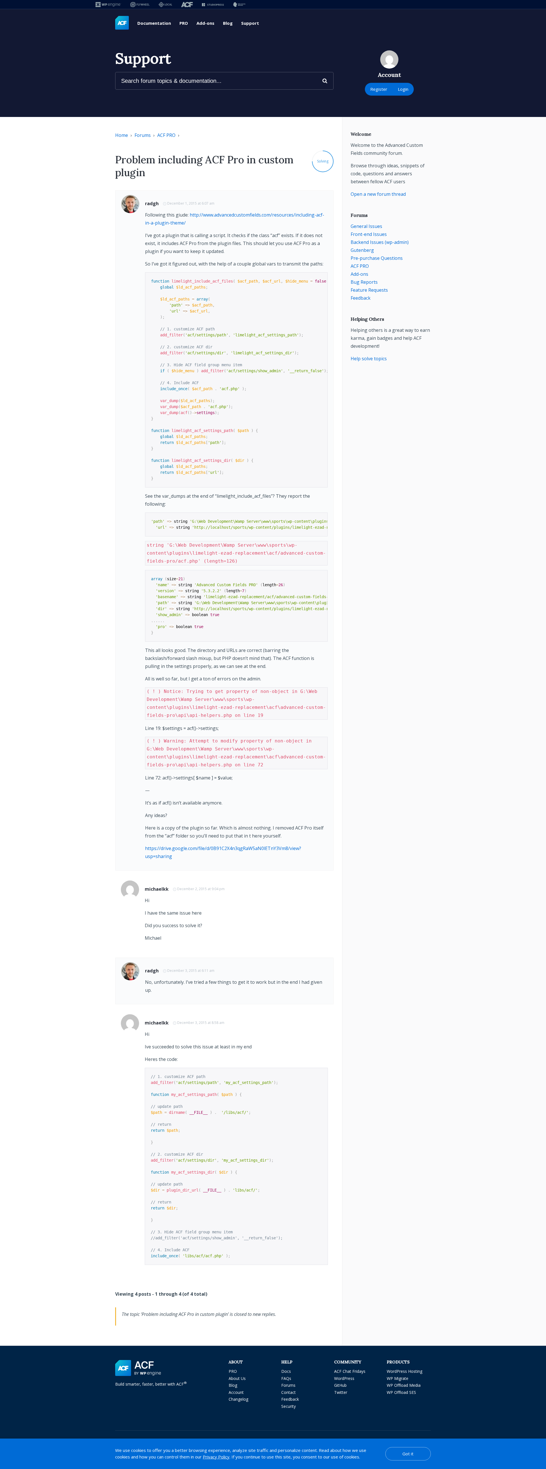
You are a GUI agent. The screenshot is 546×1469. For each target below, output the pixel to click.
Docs (286, 1371)
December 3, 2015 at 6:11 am (190, 970)
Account (236, 1392)
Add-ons (205, 23)
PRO (183, 23)
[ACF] (187, 4)
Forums (143, 135)
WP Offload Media (404, 1385)
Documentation (154, 23)
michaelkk (157, 889)
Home (121, 135)
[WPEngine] (108, 4)
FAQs (286, 1378)
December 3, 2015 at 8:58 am (200, 1022)
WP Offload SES (401, 1392)
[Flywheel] (140, 4)
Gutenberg (362, 250)
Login (403, 89)
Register (378, 89)
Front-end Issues (369, 234)
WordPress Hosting (404, 1371)
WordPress (344, 1378)
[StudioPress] (212, 4)
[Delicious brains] (239, 4)
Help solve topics (369, 358)
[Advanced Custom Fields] (122, 23)
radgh (152, 203)
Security (288, 1406)
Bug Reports (364, 282)
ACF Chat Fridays (349, 1371)
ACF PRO (166, 135)
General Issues (366, 226)
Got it (407, 1453)
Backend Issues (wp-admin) (380, 242)
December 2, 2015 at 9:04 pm (201, 888)
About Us (237, 1378)
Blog (228, 23)
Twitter (340, 1392)
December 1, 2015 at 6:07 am (190, 203)
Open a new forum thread (378, 194)
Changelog (238, 1399)
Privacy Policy (216, 1457)
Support (250, 23)
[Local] (165, 4)
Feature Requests (369, 290)
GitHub (340, 1385)
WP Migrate (397, 1378)
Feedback (361, 298)
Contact (288, 1392)
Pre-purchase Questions (377, 258)
